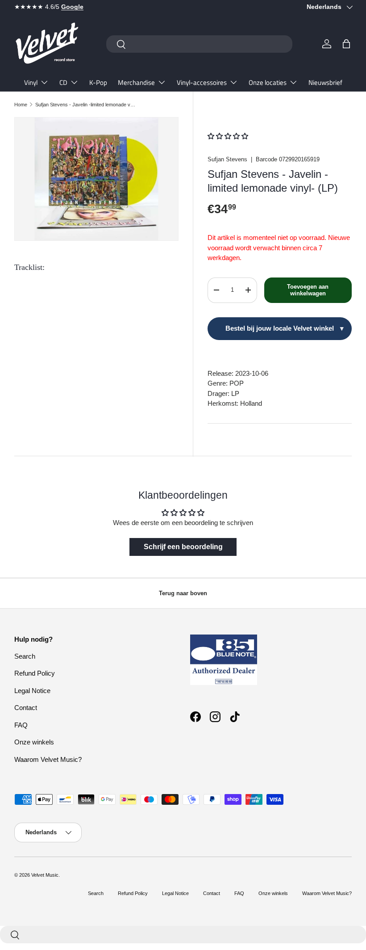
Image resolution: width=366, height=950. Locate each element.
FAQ (21, 725)
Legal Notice (32, 690)
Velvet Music (44, 875)
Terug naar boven (183, 593)
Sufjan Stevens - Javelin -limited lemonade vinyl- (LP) (85, 104)
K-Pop (98, 82)
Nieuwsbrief (325, 82)
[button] (346, 44)
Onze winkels (34, 742)
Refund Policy (34, 673)
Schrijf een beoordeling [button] (183, 547)
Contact (25, 707)
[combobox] (199, 44)
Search (24, 656)
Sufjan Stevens (227, 159)
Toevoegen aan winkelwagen (308, 290)
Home (20, 104)
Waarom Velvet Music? (48, 759)
